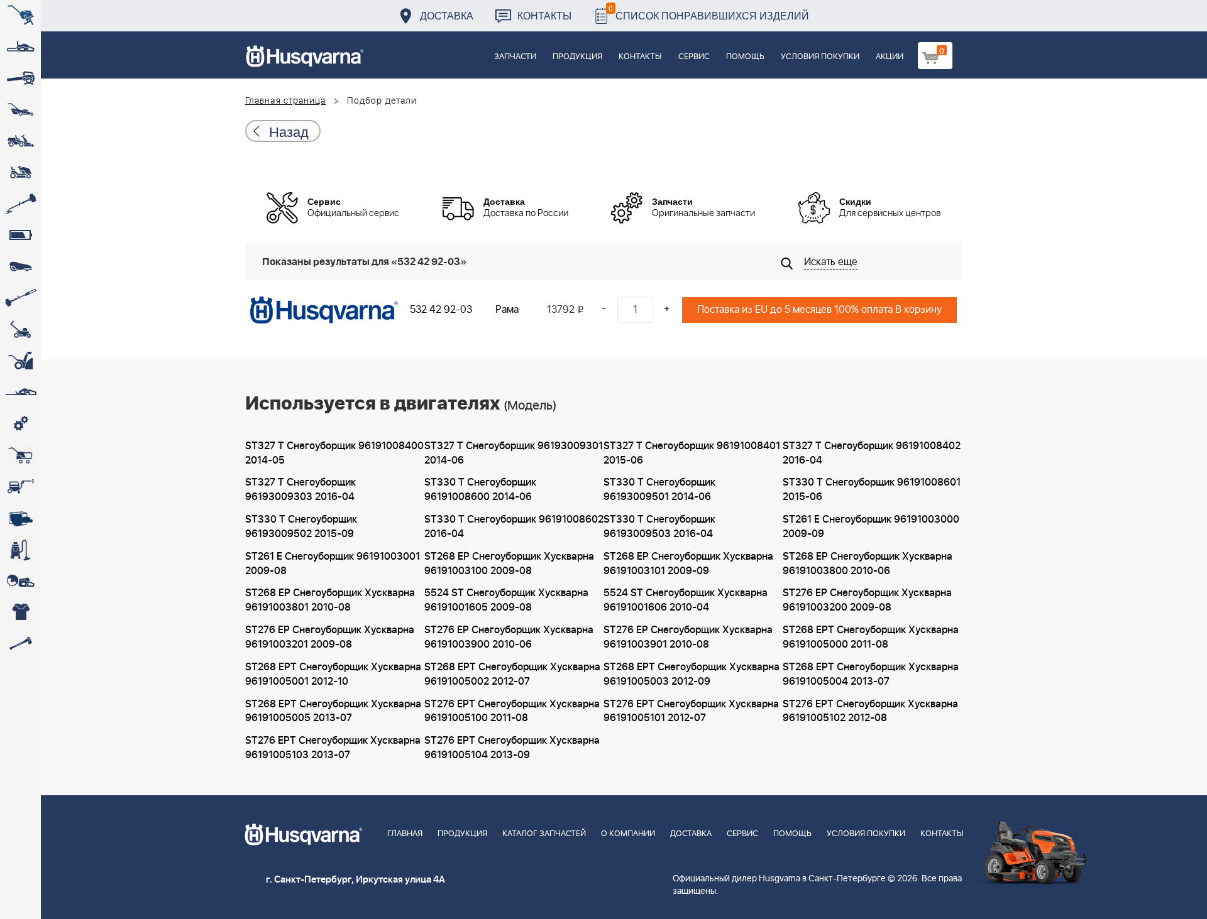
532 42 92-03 (441, 309)
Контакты (544, 15)
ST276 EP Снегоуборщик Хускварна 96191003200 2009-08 (867, 600)
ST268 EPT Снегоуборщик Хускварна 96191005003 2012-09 (692, 674)
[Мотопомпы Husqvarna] (20, 518)
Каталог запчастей (544, 834)
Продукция (577, 57)
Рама (507, 309)
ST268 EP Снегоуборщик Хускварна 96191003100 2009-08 (509, 564)
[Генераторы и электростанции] (20, 455)
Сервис (694, 57)
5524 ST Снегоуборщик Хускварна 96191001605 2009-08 (506, 600)
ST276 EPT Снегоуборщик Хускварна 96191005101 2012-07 (691, 711)
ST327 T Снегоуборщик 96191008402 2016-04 (872, 453)
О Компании (628, 834)
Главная (404, 834)
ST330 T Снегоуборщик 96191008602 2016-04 (514, 526)
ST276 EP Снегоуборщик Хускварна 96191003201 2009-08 (329, 637)
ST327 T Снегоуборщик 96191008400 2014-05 (334, 453)
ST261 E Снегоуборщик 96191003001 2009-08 (332, 564)
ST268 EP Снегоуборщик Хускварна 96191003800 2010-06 (867, 564)
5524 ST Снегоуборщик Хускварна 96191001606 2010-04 (686, 600)
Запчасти (515, 57)
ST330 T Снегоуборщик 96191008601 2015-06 (872, 489)
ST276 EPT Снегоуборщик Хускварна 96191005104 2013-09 (512, 748)
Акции (889, 57)
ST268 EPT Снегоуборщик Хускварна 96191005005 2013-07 (333, 711)
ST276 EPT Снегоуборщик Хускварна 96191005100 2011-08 (512, 711)
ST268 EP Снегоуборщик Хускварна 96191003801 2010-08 (330, 600)
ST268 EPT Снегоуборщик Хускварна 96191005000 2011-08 (871, 637)
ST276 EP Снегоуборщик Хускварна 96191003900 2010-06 (508, 637)
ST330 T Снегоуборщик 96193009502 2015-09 (301, 526)
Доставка (446, 15)
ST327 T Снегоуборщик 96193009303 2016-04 (300, 489)
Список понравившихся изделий (709, 12)
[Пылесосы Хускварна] (20, 549)
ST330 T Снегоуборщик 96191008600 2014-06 (480, 489)
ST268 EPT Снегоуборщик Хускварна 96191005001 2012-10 (333, 674)
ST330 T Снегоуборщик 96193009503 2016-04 (659, 526)
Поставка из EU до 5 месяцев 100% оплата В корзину (819, 309)
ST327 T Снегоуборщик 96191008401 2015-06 (692, 453)
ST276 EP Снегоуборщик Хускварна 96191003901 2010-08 (688, 637)
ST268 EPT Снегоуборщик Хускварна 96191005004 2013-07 (871, 674)
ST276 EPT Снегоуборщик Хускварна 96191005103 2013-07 (333, 748)
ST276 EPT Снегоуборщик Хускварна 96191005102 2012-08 (870, 711)
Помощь (745, 57)
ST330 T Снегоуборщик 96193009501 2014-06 (659, 489)
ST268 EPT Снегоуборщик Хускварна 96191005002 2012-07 (512, 674)
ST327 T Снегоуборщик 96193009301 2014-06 (513, 453)
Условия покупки (820, 57)
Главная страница (285, 101)
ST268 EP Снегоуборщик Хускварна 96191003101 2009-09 (688, 564)
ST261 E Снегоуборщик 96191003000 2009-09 (871, 526)
